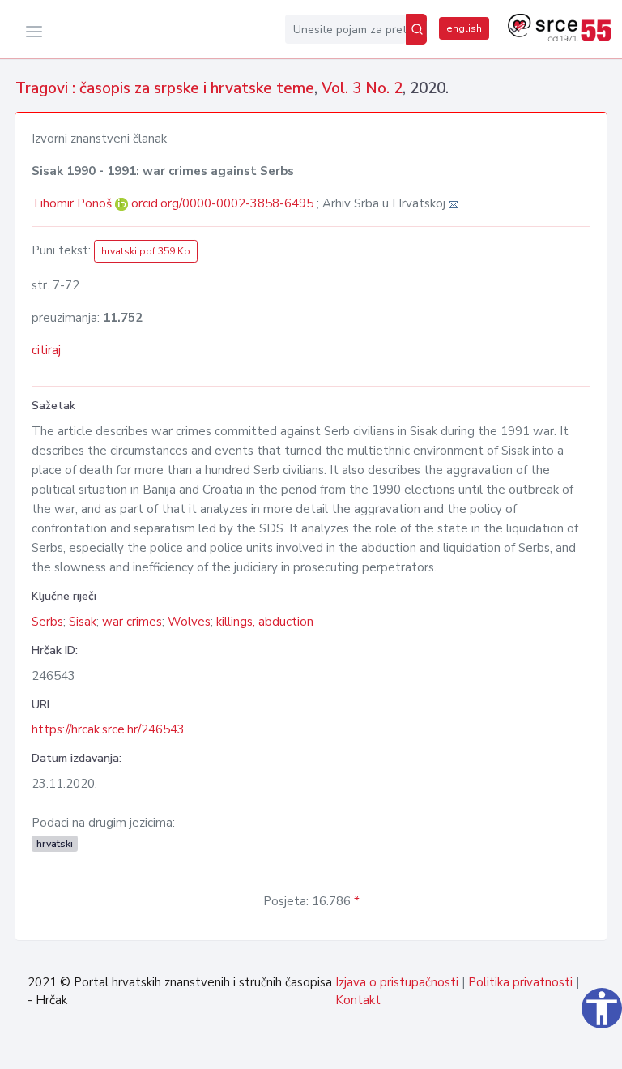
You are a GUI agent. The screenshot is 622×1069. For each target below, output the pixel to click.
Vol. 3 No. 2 (362, 88)
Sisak (82, 622)
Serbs (47, 622)
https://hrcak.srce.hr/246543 (108, 729)
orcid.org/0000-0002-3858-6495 (222, 203)
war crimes (132, 622)
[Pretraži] (416, 29)
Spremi (568, 1048)
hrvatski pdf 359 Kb (145, 251)
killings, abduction (264, 622)
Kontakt (358, 1000)
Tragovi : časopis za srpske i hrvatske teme (164, 88)
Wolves (189, 622)
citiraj (46, 350)
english (464, 28)
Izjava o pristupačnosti (396, 982)
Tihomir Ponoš (73, 203)
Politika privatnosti (520, 982)
